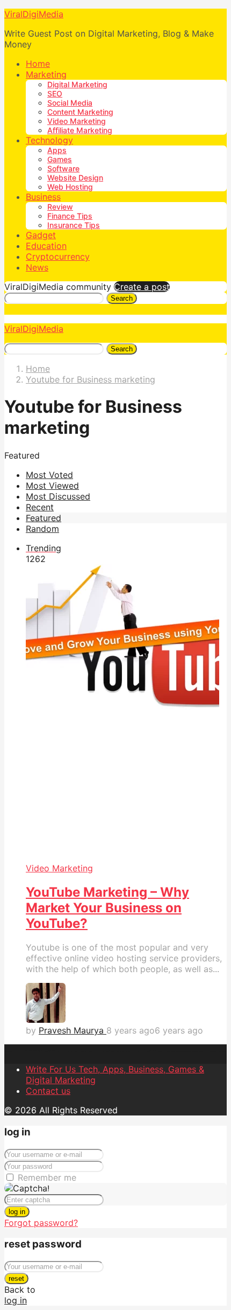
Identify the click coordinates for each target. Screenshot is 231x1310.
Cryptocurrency (58, 256)
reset (16, 1278)
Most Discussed (58, 496)
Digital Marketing (77, 84)
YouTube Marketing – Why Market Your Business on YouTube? (107, 907)
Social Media (69, 102)
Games (59, 159)
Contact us (48, 1090)
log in (17, 1212)
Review (60, 206)
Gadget (41, 235)
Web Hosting (70, 186)
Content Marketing (80, 111)
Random (42, 528)
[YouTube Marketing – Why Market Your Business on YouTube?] (126, 713)
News (37, 267)
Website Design (75, 177)
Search (122, 298)
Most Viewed (52, 485)
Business (43, 196)
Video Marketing (76, 121)
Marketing (46, 74)
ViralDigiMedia (33, 14)
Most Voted (49, 474)
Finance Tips (69, 215)
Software (63, 168)
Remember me (47, 1177)
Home (38, 63)
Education (46, 245)
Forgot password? (41, 1222)
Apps (57, 150)
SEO (54, 93)
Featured (43, 517)
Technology (49, 140)
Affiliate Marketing (79, 130)
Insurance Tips (73, 225)
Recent (40, 507)
